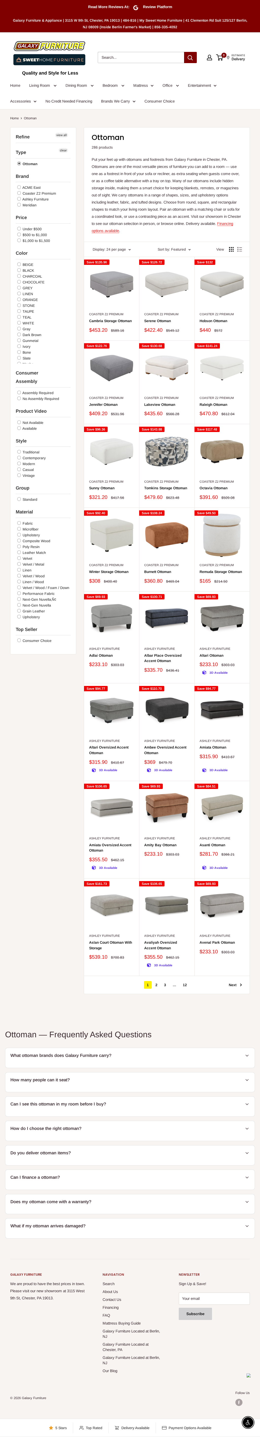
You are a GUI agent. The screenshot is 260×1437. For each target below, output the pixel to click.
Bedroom (111, 85)
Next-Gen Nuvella (36, 605)
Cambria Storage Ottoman (110, 321)
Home (15, 85)
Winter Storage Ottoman (108, 572)
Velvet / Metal (33, 564)
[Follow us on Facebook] (238, 1402)
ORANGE (30, 300)
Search (109, 1284)
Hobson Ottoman (213, 321)
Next (232, 985)
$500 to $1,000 (34, 235)
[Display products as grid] (231, 249)
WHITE (28, 323)
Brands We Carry (115, 101)
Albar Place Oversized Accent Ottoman (163, 658)
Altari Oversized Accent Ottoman (108, 750)
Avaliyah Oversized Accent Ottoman (160, 945)
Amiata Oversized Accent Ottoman (110, 848)
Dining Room (77, 85)
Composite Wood (36, 541)
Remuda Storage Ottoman (221, 572)
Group (22, 488)
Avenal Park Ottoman (217, 942)
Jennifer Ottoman (103, 405)
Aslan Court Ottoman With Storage (110, 945)
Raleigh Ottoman (213, 405)
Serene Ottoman (157, 321)
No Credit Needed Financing (68, 101)
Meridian (29, 205)
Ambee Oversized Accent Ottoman (165, 750)
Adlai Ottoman (101, 655)
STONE (28, 306)
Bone (26, 352)
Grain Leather (33, 611)
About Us (110, 1291)
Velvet (27, 558)
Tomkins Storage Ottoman (165, 488)
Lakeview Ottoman (159, 405)
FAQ (106, 1315)
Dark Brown (31, 335)
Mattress (140, 85)
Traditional (30, 452)
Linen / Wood (33, 582)
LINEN (27, 294)
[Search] (190, 57)
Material (24, 511)
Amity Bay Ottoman (160, 845)
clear (63, 150)
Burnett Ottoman (157, 572)
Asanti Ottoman (212, 845)
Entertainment (199, 85)
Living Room (40, 85)
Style (21, 440)
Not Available (32, 423)
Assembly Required (38, 393)
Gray (26, 329)
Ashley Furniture (35, 199)
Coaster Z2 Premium (39, 193)
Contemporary (34, 458)
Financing (111, 1307)
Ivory (26, 346)
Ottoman (30, 164)
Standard (29, 499)
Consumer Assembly (27, 377)
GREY (27, 288)
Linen (26, 570)
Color (22, 253)
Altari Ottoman (211, 655)
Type (21, 152)
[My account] (209, 57)
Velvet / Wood (33, 576)
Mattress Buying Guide (122, 1323)
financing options (47, 1189)
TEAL (26, 317)
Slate (26, 358)
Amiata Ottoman (213, 747)
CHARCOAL (32, 276)
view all (61, 135)
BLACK (28, 270)
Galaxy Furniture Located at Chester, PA (126, 1347)
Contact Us (112, 1299)
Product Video (31, 411)
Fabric (27, 523)
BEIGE (27, 265)
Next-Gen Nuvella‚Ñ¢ (39, 599)
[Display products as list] (239, 249)
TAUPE (28, 311)
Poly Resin (31, 547)
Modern (28, 464)
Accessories (20, 101)
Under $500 (32, 229)
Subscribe (195, 1314)
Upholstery (31, 535)
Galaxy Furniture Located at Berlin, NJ (131, 1334)
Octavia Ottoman (214, 488)
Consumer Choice (159, 101)
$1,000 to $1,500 (36, 241)
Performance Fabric (38, 594)
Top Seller (26, 629)
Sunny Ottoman (102, 488)
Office (167, 85)
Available (29, 428)
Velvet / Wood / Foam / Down (45, 588)
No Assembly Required (40, 399)
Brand (22, 176)
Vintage (28, 475)
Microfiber (30, 529)
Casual (28, 470)
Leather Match (34, 553)
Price (21, 217)
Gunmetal (30, 341)
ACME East (31, 187)
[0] (220, 57)
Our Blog (110, 1371)
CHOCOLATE (33, 282)
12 (185, 985)
